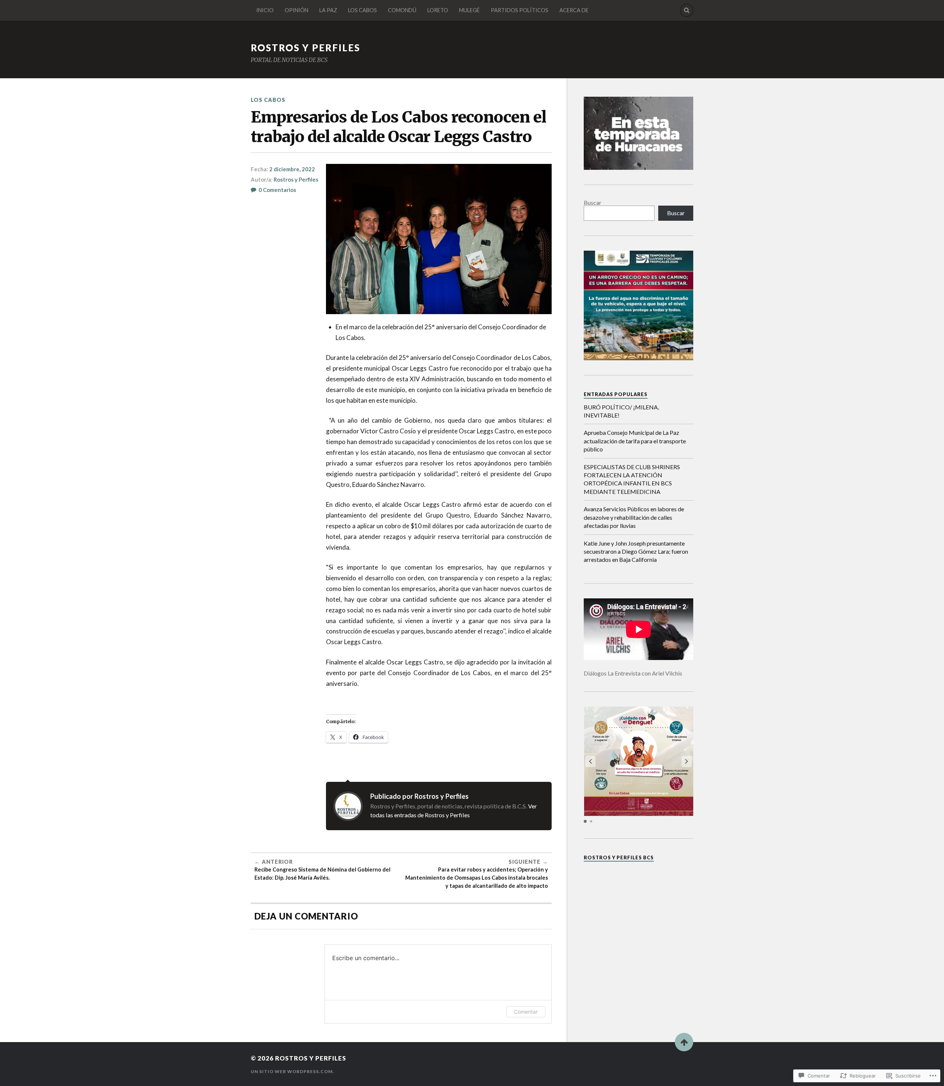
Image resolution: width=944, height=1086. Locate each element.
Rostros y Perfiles (296, 179)
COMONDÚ (402, 10)
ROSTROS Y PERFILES (305, 47)
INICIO (265, 10)
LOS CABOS (362, 10)
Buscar (592, 202)
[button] (686, 761)
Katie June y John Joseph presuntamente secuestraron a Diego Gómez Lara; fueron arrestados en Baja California (636, 551)
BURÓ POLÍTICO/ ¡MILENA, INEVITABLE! (621, 411)
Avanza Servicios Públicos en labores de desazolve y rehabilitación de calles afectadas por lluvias (634, 517)
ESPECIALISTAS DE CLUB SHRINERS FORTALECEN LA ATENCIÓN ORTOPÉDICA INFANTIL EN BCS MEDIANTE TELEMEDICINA (632, 479)
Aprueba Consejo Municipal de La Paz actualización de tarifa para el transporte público (635, 441)
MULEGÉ (469, 10)
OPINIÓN (296, 10)
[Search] (686, 10)
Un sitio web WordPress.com (292, 1071)
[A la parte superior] (684, 1042)
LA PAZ (328, 10)
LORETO (437, 10)
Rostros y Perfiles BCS (619, 857)
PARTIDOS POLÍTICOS (519, 10)
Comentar (526, 1011)
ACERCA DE (574, 10)
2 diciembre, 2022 (292, 169)
